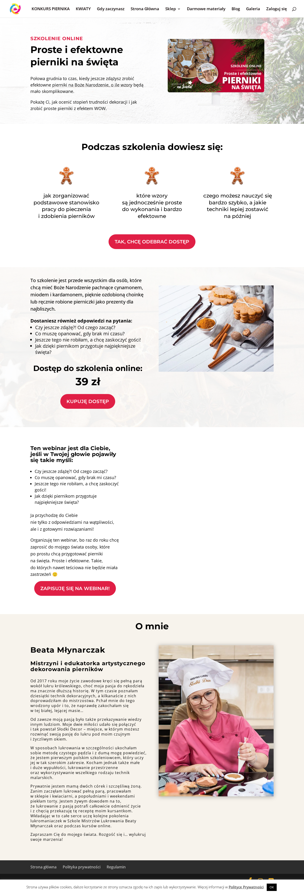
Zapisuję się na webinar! (75, 588)
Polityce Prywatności (246, 887)
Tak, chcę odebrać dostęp (152, 242)
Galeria (253, 9)
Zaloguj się (276, 9)
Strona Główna (145, 9)
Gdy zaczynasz (110, 9)
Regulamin (116, 867)
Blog (236, 9)
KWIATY (83, 9)
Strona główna (43, 867)
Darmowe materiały (206, 9)
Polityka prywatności (81, 867)
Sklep (170, 9)
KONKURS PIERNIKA (51, 9)
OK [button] (272, 887)
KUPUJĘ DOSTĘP (87, 401)
